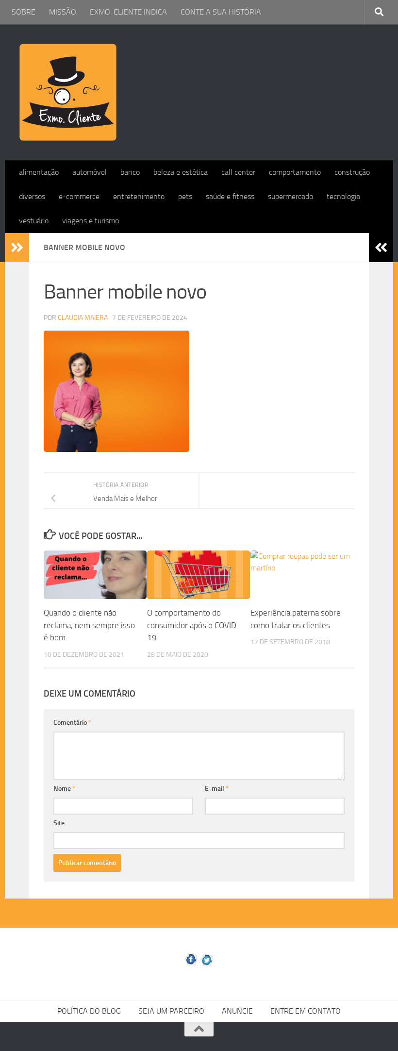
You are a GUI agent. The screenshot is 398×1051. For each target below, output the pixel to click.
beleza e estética (180, 172)
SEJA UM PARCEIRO (171, 1011)
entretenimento (139, 196)
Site (59, 823)
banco (130, 172)
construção (352, 172)
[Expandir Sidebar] (17, 247)
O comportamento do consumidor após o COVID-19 (193, 625)
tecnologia (343, 196)
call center (238, 172)
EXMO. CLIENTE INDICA (128, 12)
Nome (64, 788)
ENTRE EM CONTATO (305, 1011)
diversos (32, 196)
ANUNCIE (237, 1011)
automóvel (89, 172)
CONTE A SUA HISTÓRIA (221, 12)
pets (185, 196)
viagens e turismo (90, 220)
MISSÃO (62, 12)
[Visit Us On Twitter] (207, 965)
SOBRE (23, 12)
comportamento (295, 172)
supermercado (290, 196)
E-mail (217, 788)
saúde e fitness (230, 196)
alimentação (39, 172)
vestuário (34, 220)
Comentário (72, 722)
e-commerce (79, 196)
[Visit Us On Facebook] (191, 965)
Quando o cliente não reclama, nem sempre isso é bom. (89, 625)
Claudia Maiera (83, 318)
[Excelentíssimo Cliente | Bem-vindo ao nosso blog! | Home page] (67, 92)
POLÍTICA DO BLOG (89, 1011)
